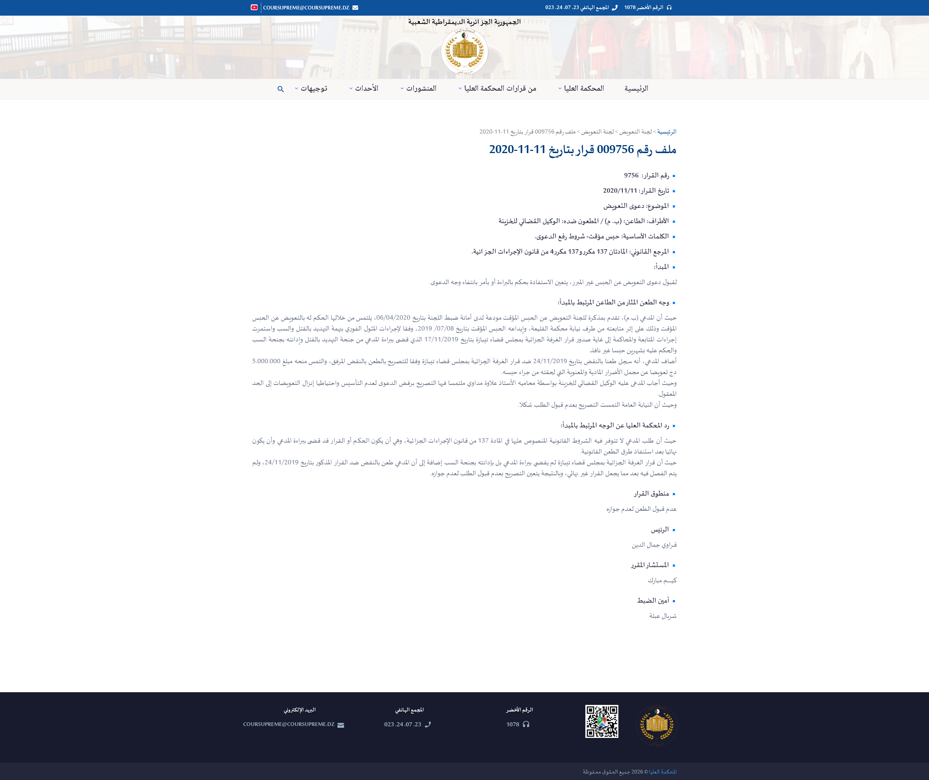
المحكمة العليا (584, 89)
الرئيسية (636, 89)
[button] (281, 89)
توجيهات (313, 89)
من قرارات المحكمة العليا (500, 89)
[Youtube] (255, 7)
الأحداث (366, 89)
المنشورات (421, 89)
